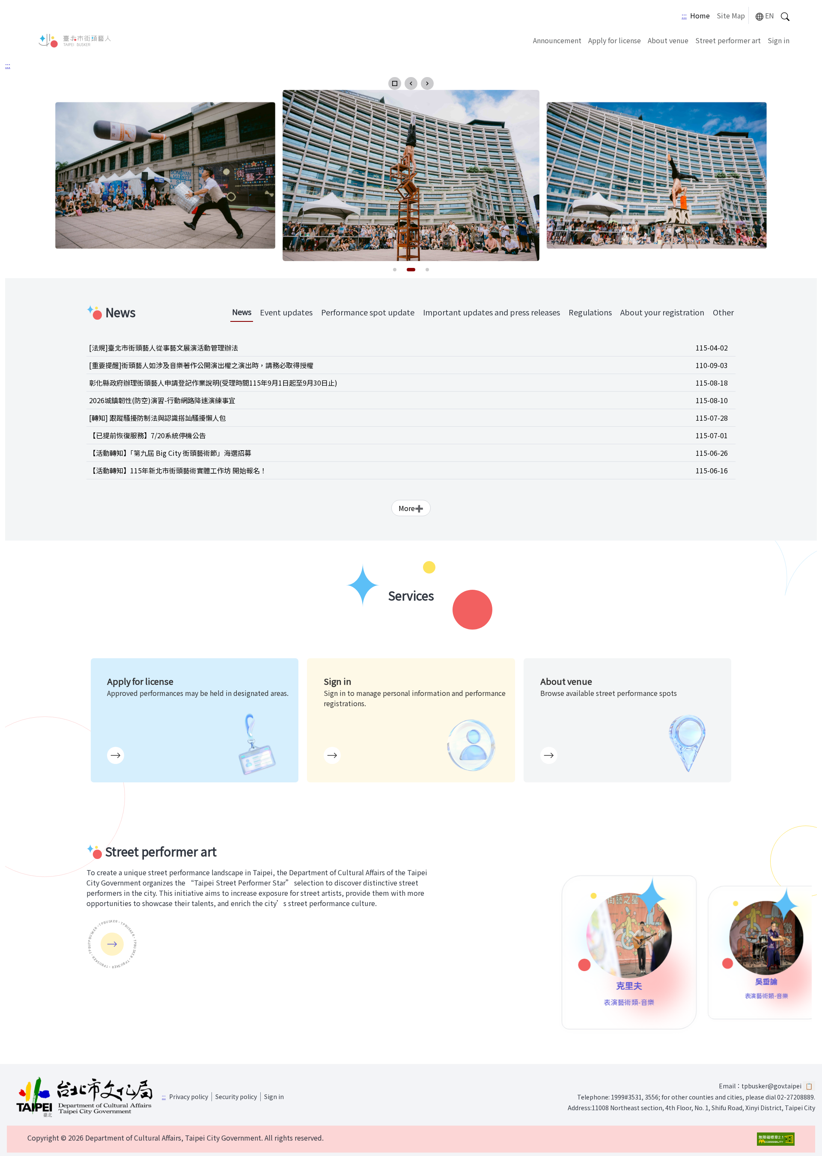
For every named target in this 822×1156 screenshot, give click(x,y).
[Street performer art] (112, 944)
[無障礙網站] (776, 1139)
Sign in (778, 40)
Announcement (557, 40)
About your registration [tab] (662, 312)
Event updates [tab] (286, 312)
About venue (668, 40)
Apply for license (614, 40)
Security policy (236, 1096)
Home (700, 15)
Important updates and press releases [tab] (491, 312)
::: (684, 15)
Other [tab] (723, 312)
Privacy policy (188, 1096)
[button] (394, 83)
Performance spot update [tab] (367, 312)
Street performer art (728, 40)
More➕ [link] (411, 508)
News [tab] (241, 311)
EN (769, 15)
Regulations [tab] (590, 312)
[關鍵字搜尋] (785, 15)
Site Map (731, 15)
